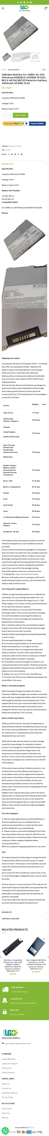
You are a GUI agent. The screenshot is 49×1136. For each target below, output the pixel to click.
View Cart (6, 1113)
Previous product (41, 69)
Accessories (6, 1068)
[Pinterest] (24, 2)
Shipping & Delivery (10, 918)
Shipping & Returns (9, 1093)
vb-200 (7, 150)
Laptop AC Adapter (10, 1063)
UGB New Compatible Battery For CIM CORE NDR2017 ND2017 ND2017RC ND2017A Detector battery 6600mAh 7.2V (13, 965)
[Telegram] (30, 2)
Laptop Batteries (8, 1059)
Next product (46, 69)
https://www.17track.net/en (27, 574)
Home (4, 70)
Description (7, 164)
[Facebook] (18, 2)
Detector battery (14, 70)
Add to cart (20, 115)
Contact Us (6, 1088)
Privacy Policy (7, 1097)
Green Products (8, 1072)
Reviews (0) (7, 912)
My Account (7, 1108)
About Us (6, 1084)
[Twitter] (21, 2)
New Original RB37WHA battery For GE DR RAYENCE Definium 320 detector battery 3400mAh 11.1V (36, 964)
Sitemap (5, 1117)
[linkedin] (27, 2)
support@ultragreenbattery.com (17, 1043)
